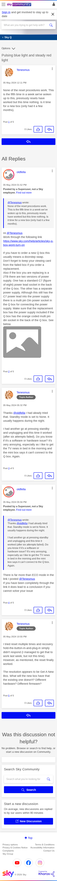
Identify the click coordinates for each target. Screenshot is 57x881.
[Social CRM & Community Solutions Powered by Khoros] (46, 874)
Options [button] (6, 48)
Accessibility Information (42, 847)
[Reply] (49, 129)
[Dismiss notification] (52, 14)
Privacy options (10, 844)
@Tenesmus (15, 202)
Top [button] (30, 838)
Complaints (8, 850)
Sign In (53, 5)
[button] (52, 68)
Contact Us (48, 850)
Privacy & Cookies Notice (15, 847)
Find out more (24, 192)
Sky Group (8, 854)
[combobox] (25, 25)
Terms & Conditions (44, 844)
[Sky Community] (19, 4)
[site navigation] (3, 4)
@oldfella (19, 412)
